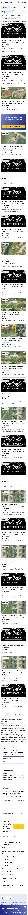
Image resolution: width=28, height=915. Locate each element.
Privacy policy (22, 902)
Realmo (9, 2)
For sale (3, 836)
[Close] (25, 907)
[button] (18, 7)
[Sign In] (24, 2)
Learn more (22, 912)
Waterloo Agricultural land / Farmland (12, 871)
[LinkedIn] (6, 897)
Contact (16, 904)
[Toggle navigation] (2, 2)
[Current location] (2, 18)
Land (7, 836)
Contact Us (18, 826)
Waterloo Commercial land (9, 857)
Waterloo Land (6, 847)
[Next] (19, 714)
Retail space (5, 882)
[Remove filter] (11, 11)
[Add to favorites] (24, 24)
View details (13, 38)
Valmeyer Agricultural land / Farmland (12, 869)
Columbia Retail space (8, 866)
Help (6, 904)
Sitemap (10, 904)
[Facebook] (2, 897)
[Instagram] (10, 897)
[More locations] (19, 18)
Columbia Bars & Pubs (8, 863)
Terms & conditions (12, 902)
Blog (2, 904)
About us (3, 902)
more (23, 51)
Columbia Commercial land (9, 860)
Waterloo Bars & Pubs (8, 874)
